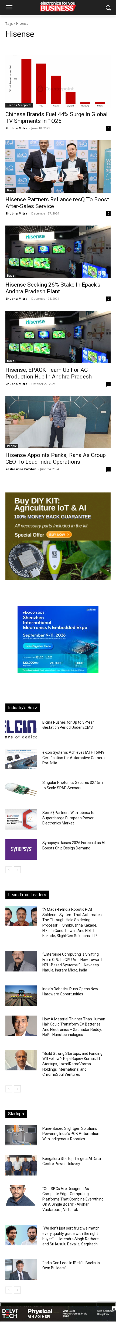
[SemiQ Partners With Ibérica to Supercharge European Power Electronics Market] (21, 819)
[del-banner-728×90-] (58, 1319)
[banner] (58, 671)
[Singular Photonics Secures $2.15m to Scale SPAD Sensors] (21, 789)
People (12, 446)
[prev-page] (8, 869)
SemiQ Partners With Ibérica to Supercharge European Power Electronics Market (68, 817)
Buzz (10, 190)
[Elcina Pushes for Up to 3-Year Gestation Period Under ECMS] (21, 729)
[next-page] (17, 869)
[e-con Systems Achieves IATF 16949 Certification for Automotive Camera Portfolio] (21, 759)
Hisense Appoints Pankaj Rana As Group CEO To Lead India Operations (55, 458)
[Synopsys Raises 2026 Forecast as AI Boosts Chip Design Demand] (21, 849)
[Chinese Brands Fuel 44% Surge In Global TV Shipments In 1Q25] (58, 81)
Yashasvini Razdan (20, 469)
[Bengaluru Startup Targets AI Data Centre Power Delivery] (21, 1165)
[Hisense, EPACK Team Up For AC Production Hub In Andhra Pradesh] (58, 337)
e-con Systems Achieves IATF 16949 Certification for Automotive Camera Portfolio (73, 757)
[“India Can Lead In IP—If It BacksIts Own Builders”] (21, 1269)
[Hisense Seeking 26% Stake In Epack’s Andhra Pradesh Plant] (58, 252)
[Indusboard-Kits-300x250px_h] (58, 578)
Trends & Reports (19, 105)
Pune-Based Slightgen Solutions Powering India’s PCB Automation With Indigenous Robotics (70, 1133)
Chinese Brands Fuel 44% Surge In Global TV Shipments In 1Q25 (56, 117)
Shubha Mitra (16, 128)
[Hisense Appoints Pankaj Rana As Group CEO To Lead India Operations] (58, 422)
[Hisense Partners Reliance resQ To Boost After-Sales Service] (58, 166)
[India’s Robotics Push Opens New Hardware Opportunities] (21, 995)
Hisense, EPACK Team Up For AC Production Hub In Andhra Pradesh (48, 373)
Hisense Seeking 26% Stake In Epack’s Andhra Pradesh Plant (52, 288)
